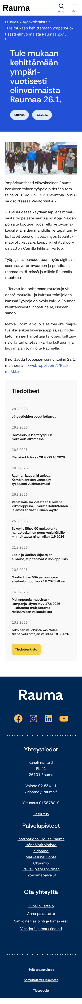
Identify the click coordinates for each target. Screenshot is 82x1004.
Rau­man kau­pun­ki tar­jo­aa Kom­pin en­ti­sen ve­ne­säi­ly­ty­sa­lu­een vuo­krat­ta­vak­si (32, 480)
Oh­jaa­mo (41, 863)
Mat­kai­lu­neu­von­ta (41, 857)
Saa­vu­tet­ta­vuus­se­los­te (41, 980)
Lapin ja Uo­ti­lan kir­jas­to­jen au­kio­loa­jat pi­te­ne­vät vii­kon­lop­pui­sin (40, 557)
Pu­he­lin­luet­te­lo (41, 906)
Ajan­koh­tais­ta (35, 21)
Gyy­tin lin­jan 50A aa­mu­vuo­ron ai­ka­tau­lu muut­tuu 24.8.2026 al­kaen (39, 579)
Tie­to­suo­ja (41, 990)
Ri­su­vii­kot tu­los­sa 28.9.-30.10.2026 (38, 457)
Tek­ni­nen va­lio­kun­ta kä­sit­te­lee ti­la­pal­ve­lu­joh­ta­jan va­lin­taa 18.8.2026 (40, 632)
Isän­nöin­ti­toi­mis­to (41, 844)
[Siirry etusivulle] (16, 8)
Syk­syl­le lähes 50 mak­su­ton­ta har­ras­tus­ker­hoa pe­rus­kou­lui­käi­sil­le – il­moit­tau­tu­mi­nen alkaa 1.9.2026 (38, 532)
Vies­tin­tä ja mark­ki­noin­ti (41, 928)
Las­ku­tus (41, 814)
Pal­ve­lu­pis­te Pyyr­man (41, 869)
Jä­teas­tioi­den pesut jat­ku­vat (34, 416)
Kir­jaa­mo (41, 851)
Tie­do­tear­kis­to (26, 649)
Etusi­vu (11, 21)
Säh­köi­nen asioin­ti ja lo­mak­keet (41, 921)
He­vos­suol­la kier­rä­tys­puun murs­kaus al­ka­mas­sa (32, 437)
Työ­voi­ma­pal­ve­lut (41, 875)
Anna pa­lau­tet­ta (41, 913)
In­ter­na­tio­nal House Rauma (41, 839)
